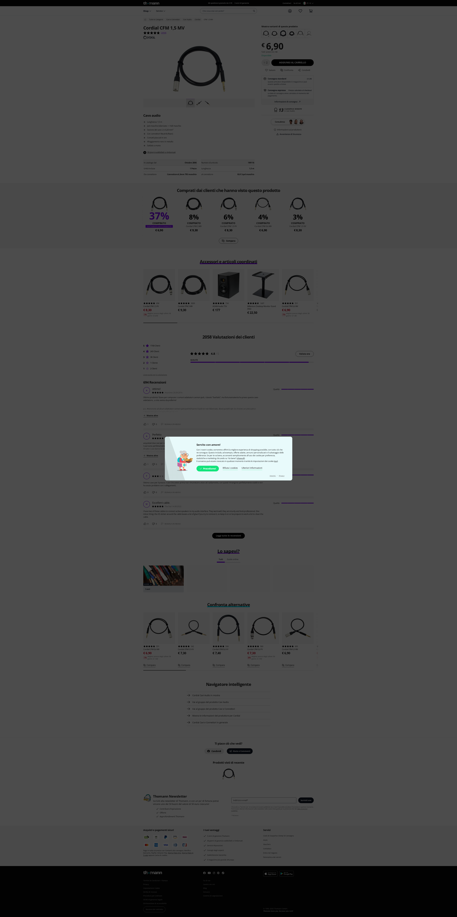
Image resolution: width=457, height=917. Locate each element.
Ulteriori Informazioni (252, 467)
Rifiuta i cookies (230, 467)
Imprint (273, 476)
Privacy (281, 476)
